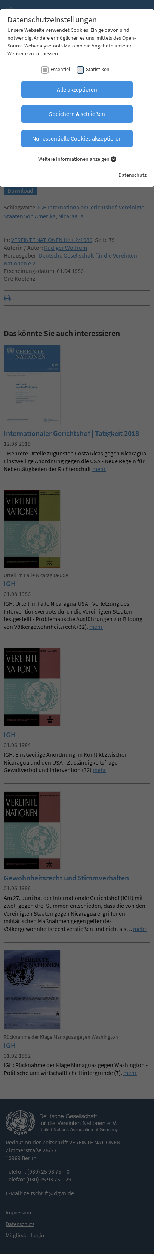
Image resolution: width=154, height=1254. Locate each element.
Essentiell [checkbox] (61, 69)
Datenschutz (132, 175)
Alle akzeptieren (77, 89)
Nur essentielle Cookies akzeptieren (77, 138)
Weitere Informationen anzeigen (74, 159)
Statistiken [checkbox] (98, 69)
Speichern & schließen (77, 113)
